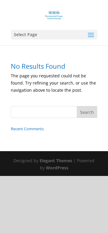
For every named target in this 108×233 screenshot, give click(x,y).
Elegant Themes (56, 160)
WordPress (57, 168)
